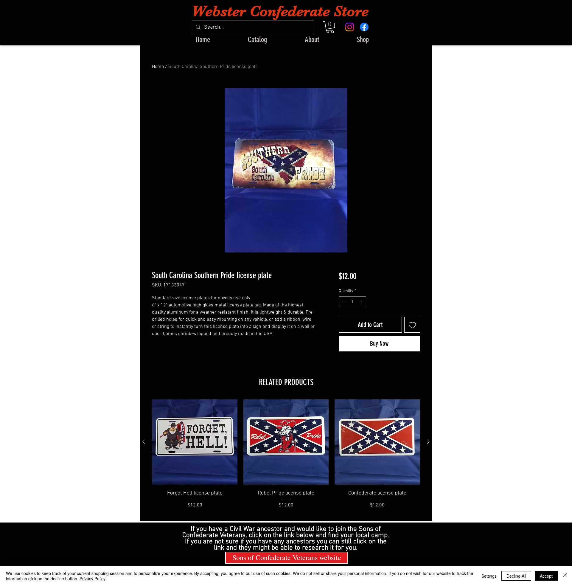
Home (158, 67)
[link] (330, 27)
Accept (546, 576)
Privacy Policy (92, 579)
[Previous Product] (143, 441)
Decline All (516, 576)
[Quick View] (194, 442)
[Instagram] (349, 27)
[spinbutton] (352, 302)
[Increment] (361, 302)
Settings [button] (489, 576)
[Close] (564, 576)
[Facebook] (364, 27)
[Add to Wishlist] (412, 325)
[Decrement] (343, 302)
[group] (286, 458)
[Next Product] (428, 441)
